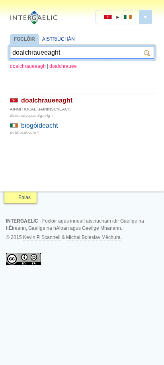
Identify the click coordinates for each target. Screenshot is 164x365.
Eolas (24, 197)
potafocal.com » (24, 132)
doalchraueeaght (46, 100)
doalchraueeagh (28, 66)
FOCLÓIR (24, 39)
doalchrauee (63, 66)
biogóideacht (39, 125)
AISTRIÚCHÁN (58, 39)
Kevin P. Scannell (42, 237)
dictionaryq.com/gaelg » (32, 115)
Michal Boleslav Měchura (93, 237)
